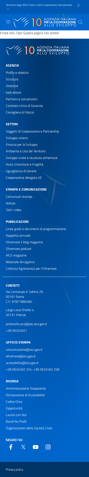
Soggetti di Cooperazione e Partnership (32, 131)
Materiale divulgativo (20, 261)
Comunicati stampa (19, 196)
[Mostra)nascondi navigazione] (8, 21)
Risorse (12, 381)
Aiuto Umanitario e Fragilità (24, 164)
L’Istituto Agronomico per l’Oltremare (31, 268)
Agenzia (12, 65)
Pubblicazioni (17, 221)
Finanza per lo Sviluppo (21, 144)
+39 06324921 (16, 330)
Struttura (12, 79)
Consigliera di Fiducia (20, 112)
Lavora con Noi (16, 414)
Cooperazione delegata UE (24, 177)
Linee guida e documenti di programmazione (36, 228)
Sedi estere (13, 92)
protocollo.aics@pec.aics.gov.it (26, 323)
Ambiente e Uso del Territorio (25, 151)
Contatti (13, 285)
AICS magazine (16, 255)
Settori (12, 124)
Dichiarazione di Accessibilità (25, 394)
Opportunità (14, 408)
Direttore (12, 85)
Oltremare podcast (18, 248)
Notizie (10, 203)
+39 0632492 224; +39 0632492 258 (32, 369)
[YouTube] (36, 446)
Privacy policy (14, 469)
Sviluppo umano (17, 137)
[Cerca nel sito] (80, 22)
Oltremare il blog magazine (24, 242)
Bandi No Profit (16, 421)
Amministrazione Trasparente (26, 388)
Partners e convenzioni (21, 99)
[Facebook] (11, 446)
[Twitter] (23, 446)
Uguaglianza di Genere (21, 170)
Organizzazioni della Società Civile (29, 428)
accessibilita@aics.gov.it (22, 362)
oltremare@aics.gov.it (21, 356)
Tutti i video (13, 209)
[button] (40, 7)
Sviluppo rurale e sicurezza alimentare (32, 157)
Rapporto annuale (18, 235)
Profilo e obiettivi (17, 72)
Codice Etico (14, 401)
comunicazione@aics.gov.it (24, 349)
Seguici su (14, 439)
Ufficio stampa (18, 342)
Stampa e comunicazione (26, 189)
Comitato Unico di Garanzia (24, 105)
